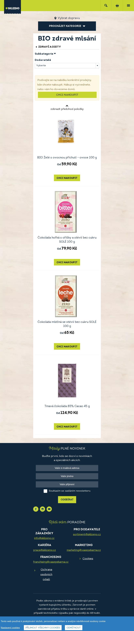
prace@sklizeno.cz (44, 550)
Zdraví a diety (49, 46)
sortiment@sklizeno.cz (87, 534)
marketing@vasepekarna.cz (84, 550)
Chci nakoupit (67, 95)
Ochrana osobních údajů (46, 574)
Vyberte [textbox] (41, 65)
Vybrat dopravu (69, 18)
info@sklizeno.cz (44, 538)
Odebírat (67, 500)
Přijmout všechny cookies (42, 628)
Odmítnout (74, 628)
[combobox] (67, 65)
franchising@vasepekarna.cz (50, 562)
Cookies (88, 558)
